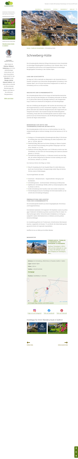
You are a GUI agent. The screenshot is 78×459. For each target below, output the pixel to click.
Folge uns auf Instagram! (34, 313)
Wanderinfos (63, 9)
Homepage (31, 272)
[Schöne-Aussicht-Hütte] (76, 456)
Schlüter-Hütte (30, 345)
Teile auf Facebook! (49, 313)
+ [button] (28, 279)
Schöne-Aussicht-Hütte (63, 345)
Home (28, 48)
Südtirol (55, 9)
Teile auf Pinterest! (62, 313)
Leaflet (60, 301)
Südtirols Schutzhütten (37, 48)
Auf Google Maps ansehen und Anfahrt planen (41, 303)
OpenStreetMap (65, 301)
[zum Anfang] (76, 448)
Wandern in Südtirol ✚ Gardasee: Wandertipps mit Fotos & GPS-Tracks (61, 4)
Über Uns (72, 9)
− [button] (28, 280)
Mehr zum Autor (8, 98)
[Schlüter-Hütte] (76, 452)
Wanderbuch (38, 9)
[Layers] (28, 300)
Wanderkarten (47, 9)
